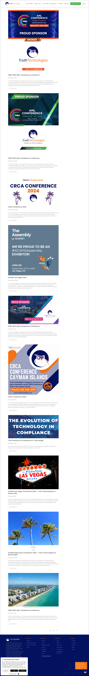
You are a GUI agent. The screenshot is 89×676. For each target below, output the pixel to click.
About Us (37, 3)
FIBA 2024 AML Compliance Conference (24, 326)
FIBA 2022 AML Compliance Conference (23, 610)
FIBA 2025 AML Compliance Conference (23, 158)
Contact (66, 3)
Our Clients (74, 642)
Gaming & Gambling (45, 645)
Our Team (73, 640)
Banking (43, 640)
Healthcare (44, 651)
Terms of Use (59, 645)
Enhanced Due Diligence (31, 642)
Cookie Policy (59, 649)
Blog (57, 640)
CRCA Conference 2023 (17, 397)
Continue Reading (13, 88)
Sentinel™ (29, 640)
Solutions (29, 3)
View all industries (46, 656)
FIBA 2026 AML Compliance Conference (24, 75)
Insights (58, 642)
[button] (85, 672)
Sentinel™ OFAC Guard (31, 645)
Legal (43, 653)
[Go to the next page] (57, 630)
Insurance (43, 647)
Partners (46, 3)
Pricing (61, 3)
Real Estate (44, 649)
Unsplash (33, 549)
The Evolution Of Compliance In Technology (25, 440)
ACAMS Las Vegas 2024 (17, 277)
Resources (53, 3)
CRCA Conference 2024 (17, 207)
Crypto (43, 642)
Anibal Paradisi (33, 547)
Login (83, 3)
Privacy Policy (59, 647)
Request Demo (76, 3)
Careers (73, 647)
